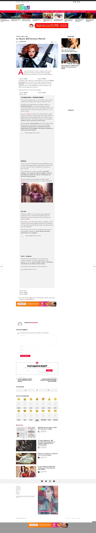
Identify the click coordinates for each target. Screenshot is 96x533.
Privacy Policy (18, 487)
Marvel (50, 74)
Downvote (48, 390)
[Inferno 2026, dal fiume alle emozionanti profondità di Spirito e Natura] (16, 16)
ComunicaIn (18, 491)
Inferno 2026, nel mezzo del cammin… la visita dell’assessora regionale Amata (48, 20)
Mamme (52, 11)
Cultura (69, 11)
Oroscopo (83, 11)
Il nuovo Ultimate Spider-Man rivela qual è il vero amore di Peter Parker (46, 468)
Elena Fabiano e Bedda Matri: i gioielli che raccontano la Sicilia (70, 67)
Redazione (23, 1)
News (74, 63)
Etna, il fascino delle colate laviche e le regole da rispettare (37, 20)
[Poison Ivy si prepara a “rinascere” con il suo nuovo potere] (26, 458)
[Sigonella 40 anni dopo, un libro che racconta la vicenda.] (26, 432)
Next (95, 17)
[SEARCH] (88, 11)
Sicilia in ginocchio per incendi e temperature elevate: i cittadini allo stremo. (69, 20)
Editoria (20, 425)
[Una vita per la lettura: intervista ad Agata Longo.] (70, 43)
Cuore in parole (75, 11)
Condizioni (18, 494)
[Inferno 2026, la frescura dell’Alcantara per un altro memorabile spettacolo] (80, 16)
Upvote (25, 390)
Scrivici (17, 490)
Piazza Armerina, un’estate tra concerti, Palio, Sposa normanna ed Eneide (58, 20)
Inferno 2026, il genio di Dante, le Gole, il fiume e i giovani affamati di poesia (26, 20)
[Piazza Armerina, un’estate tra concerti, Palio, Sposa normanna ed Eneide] (58, 16)
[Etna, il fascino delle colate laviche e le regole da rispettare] (37, 16)
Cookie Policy (18, 488)
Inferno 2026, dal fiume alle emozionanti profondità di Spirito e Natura (16, 20)
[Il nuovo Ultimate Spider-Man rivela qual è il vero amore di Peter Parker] (26, 471)
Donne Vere (18, 1)
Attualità (21, 11)
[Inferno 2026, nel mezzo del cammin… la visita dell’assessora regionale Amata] (48, 16)
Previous (0, 17)
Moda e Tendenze (45, 11)
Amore (26, 11)
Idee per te (57, 11)
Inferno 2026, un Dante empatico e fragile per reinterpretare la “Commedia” (90, 20)
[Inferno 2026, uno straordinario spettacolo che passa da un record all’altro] (5, 16)
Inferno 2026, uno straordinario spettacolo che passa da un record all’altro (5, 20)
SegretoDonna (30, 299)
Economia (38, 11)
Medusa (23, 180)
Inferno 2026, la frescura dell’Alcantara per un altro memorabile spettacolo (79, 20)
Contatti (27, 1)
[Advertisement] (48, 30)
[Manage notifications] (93, 530)
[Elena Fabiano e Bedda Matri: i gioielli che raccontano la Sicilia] (70, 59)
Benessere (63, 11)
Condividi (17, 45)
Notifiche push (18, 489)
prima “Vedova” (26, 114)
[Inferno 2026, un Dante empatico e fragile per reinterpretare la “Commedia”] (90, 16)
